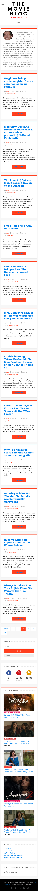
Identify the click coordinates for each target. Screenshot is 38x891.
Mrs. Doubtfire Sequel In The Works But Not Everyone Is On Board (18, 315)
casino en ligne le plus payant (13, 855)
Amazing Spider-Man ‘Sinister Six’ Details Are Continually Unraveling (17, 497)
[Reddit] (23, 888)
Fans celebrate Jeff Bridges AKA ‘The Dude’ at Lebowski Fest (16, 270)
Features (10, 235)
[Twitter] (14, 888)
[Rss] (27, 888)
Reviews (7, 767)
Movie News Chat (13, 282)
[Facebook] (10, 888)
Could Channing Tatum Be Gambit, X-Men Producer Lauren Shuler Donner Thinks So (18, 362)
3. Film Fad (7, 849)
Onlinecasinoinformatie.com (13, 857)
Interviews (11, 145)
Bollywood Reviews (12, 712)
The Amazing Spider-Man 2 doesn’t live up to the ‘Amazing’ (18, 183)
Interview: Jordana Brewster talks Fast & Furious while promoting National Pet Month (18, 132)
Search (19, 651)
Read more (19, 113)
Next (4, 632)
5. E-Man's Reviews (10, 851)
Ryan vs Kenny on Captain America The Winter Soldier (17, 542)
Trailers (10, 421)
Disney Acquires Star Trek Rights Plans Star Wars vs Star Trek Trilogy (19, 589)
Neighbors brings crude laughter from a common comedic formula (18, 82)
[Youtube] (19, 888)
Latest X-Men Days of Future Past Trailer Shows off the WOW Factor (18, 409)
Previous (5, 628)
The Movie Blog (19, 8)
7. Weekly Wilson (9, 853)
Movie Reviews (12, 93)
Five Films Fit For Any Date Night (18, 227)
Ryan (7, 91)
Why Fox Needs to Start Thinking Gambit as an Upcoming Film (19, 452)
